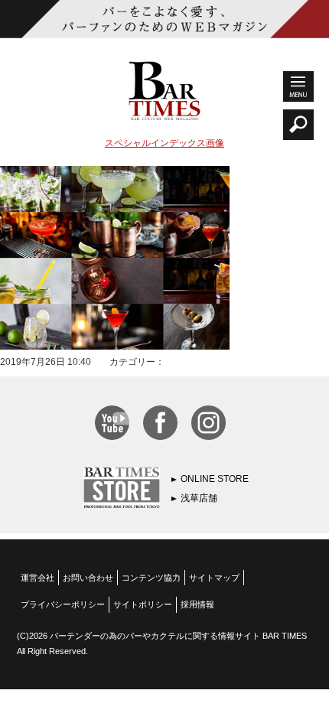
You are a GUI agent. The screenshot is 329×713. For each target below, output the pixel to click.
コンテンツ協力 (151, 577)
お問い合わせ (88, 577)
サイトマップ (214, 577)
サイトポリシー (142, 604)
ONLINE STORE (215, 479)
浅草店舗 (199, 498)
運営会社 (37, 577)
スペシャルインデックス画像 (164, 143)
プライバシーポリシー (63, 604)
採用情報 (197, 604)
